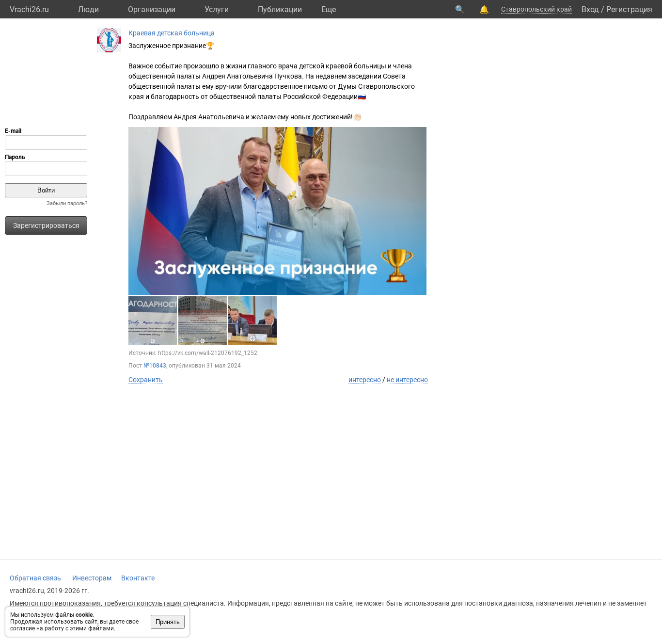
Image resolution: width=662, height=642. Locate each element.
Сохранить (145, 380)
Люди (88, 9)
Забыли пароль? (67, 203)
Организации (151, 9)
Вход (590, 9)
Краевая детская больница (171, 33)
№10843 (154, 365)
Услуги (217, 9)
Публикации (280, 9)
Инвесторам (91, 578)
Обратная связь (35, 578)
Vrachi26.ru (29, 9)
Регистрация (629, 9)
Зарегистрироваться (46, 225)
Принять (168, 622)
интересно (364, 380)
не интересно (407, 380)
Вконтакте (138, 578)
